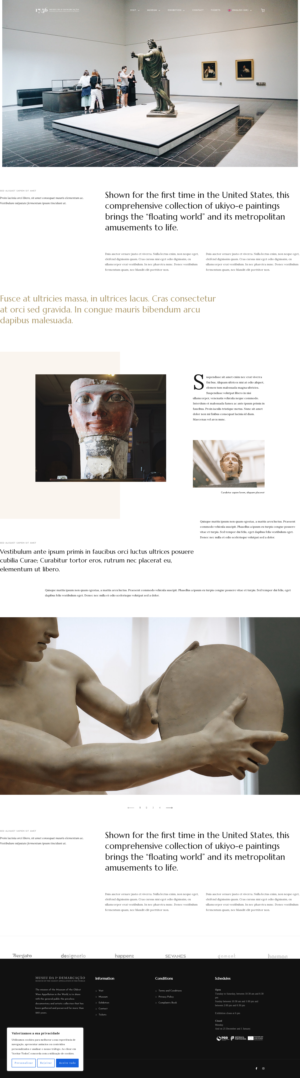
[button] (130, 807)
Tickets (215, 10)
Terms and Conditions (170, 990)
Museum (152, 10)
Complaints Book (168, 1002)
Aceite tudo (67, 1063)
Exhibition (174, 10)
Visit (133, 10)
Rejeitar (46, 1063)
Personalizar (24, 1063)
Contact (198, 10)
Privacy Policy (166, 997)
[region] (45, 1049)
